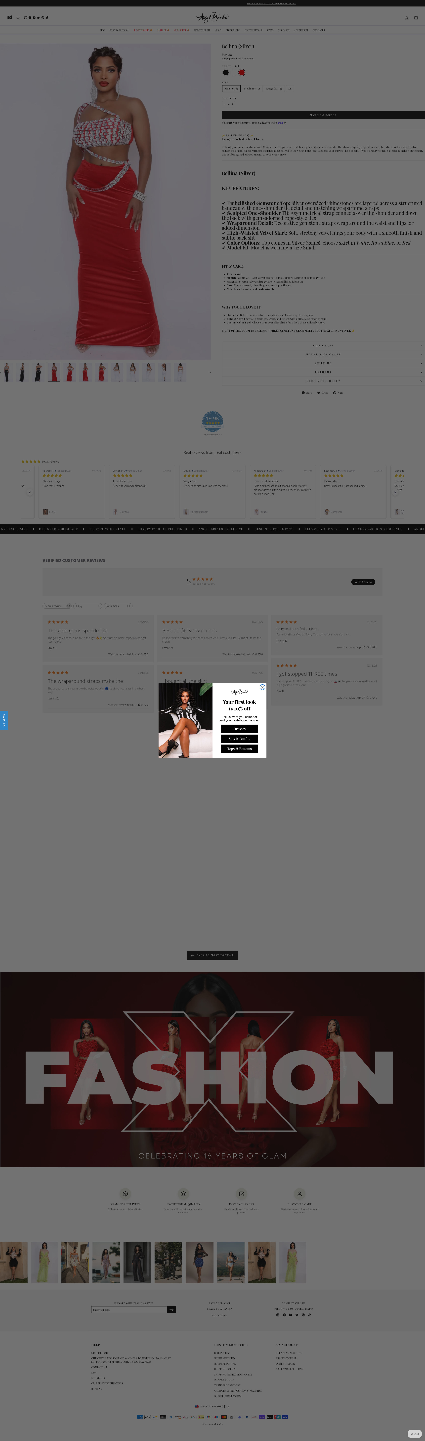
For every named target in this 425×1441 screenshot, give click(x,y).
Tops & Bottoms (239, 748)
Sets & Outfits (239, 738)
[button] (4, 720)
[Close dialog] (262, 687)
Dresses (240, 728)
